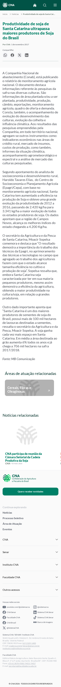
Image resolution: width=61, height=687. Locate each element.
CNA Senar (11, 612)
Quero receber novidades (30, 491)
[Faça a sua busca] (44, 5)
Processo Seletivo (13, 518)
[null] (5, 55)
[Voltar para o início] (35, 5)
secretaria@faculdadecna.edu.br (23, 666)
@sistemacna (42, 607)
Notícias (15, 14)
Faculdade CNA (13, 617)
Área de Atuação (12, 523)
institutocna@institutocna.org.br (17, 648)
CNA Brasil (11, 622)
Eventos (7, 529)
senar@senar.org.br (31, 646)
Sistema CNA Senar (45, 612)
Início (5, 14)
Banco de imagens (45, 622)
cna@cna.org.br (15, 646)
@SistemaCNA (13, 628)
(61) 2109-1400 (29, 643)
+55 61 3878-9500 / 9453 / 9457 (22, 663)
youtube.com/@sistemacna (18, 607)
